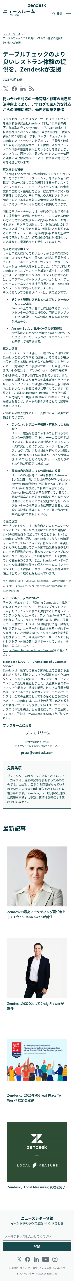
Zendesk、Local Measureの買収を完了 (36, 1187)
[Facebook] (28, 1259)
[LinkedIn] (36, 1259)
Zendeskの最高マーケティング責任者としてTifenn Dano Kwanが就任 (36, 914)
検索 (60, 13)
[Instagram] (55, 1259)
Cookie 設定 (59, 1268)
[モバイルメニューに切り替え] (68, 13)
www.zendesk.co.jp (41, 713)
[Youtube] (45, 1259)
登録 (37, 1246)
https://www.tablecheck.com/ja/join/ (28, 650)
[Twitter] (19, 1259)
